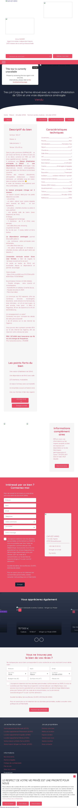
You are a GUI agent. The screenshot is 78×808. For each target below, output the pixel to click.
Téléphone (8, 516)
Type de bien (33, 672)
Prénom (8, 500)
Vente (6, 115)
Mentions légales (9, 760)
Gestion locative (47, 741)
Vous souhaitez (8, 526)
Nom (7, 505)
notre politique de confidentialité (12, 799)
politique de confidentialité (27, 577)
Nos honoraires (9, 757)
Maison (11, 115)
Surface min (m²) (35, 678)
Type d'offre (11, 672)
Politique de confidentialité (12, 763)
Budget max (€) (13, 678)
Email (7, 511)
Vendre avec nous (48, 738)
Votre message (10, 533)
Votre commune (11, 522)
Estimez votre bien (48, 728)
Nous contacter (47, 744)
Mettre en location (48, 731)
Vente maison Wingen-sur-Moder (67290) (18, 744)
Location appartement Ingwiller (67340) (17, 735)
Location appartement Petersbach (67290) (18, 731)
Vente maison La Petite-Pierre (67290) (17, 741)
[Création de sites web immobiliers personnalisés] (18, 772)
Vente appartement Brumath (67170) (16, 728)
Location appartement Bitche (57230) (16, 738)
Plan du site (7, 766)
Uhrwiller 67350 (21, 115)
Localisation (55, 672)
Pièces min (55, 678)
